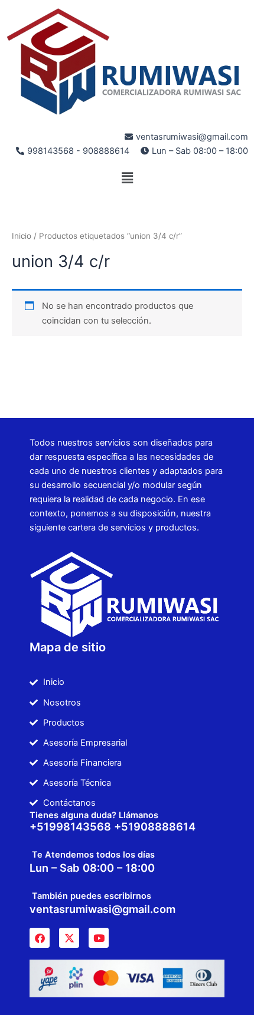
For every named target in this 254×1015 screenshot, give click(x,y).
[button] (127, 178)
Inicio (21, 235)
